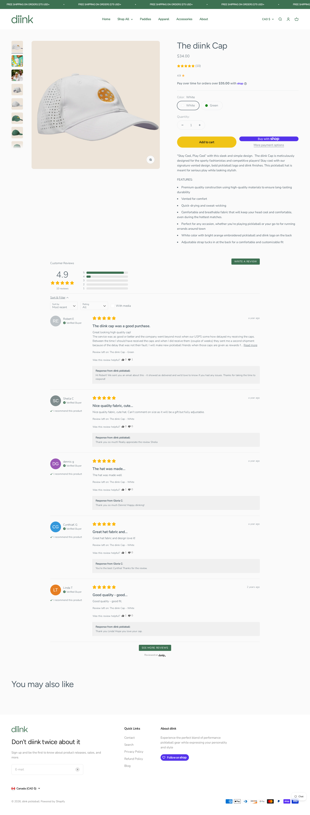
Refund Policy (133, 759)
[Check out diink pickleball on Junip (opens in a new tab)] (162, 655)
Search (129, 745)
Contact (129, 738)
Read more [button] (250, 345)
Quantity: (183, 117)
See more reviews (155, 647)
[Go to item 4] (17, 90)
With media (123, 306)
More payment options (269, 145)
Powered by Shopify (53, 801)
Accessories (184, 19)
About (203, 19)
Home (106, 19)
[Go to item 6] (17, 119)
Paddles (145, 19)
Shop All (123, 19)
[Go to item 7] (17, 133)
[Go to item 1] (17, 47)
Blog (127, 766)
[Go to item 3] (17, 76)
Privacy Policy (133, 752)
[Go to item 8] (17, 147)
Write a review (245, 261)
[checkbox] (124, 306)
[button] (189, 65)
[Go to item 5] (17, 104)
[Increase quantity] (199, 125)
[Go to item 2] (17, 61)
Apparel (163, 19)
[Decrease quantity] (182, 125)
